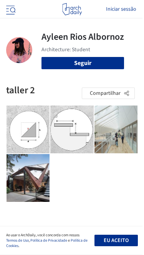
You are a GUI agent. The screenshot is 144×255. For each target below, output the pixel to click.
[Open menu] (10, 9)
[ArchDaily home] (72, 9)
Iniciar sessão (121, 9)
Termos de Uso (17, 240)
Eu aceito (116, 240)
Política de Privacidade (48, 240)
